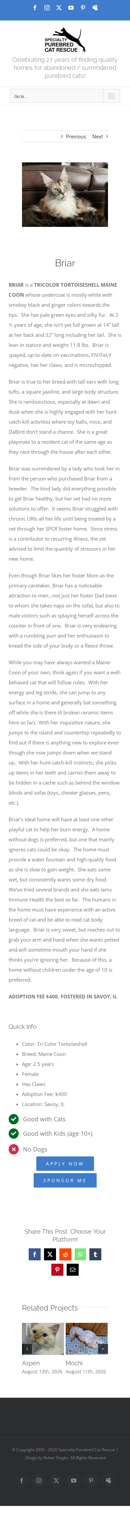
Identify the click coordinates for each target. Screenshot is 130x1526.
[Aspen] (43, 1326)
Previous (76, 136)
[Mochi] (87, 1326)
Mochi (74, 1363)
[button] (27, 1349)
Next (97, 136)
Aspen (31, 1363)
